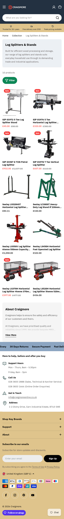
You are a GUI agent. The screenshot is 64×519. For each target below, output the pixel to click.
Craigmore (16, 506)
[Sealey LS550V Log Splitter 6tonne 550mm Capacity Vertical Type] (16, 228)
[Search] (57, 18)
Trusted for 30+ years (11, 29)
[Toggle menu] (4, 7)
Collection (17, 35)
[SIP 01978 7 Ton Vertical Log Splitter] (47, 144)
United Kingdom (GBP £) (19, 473)
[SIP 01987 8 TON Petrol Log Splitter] (16, 144)
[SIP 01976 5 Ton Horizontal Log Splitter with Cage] (47, 102)
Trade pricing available (52, 29)
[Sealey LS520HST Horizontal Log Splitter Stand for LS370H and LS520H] (16, 186)
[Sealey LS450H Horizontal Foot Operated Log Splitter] (47, 228)
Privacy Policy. (53, 466)
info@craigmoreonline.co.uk (22, 397)
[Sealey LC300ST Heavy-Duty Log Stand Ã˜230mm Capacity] (47, 186)
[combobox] (32, 17)
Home (5, 35)
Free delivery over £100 (32, 29)
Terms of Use (38, 466)
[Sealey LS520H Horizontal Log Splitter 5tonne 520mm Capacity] (47, 271)
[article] (29, 56)
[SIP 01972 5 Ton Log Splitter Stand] (16, 102)
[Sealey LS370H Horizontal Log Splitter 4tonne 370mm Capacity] (16, 271)
